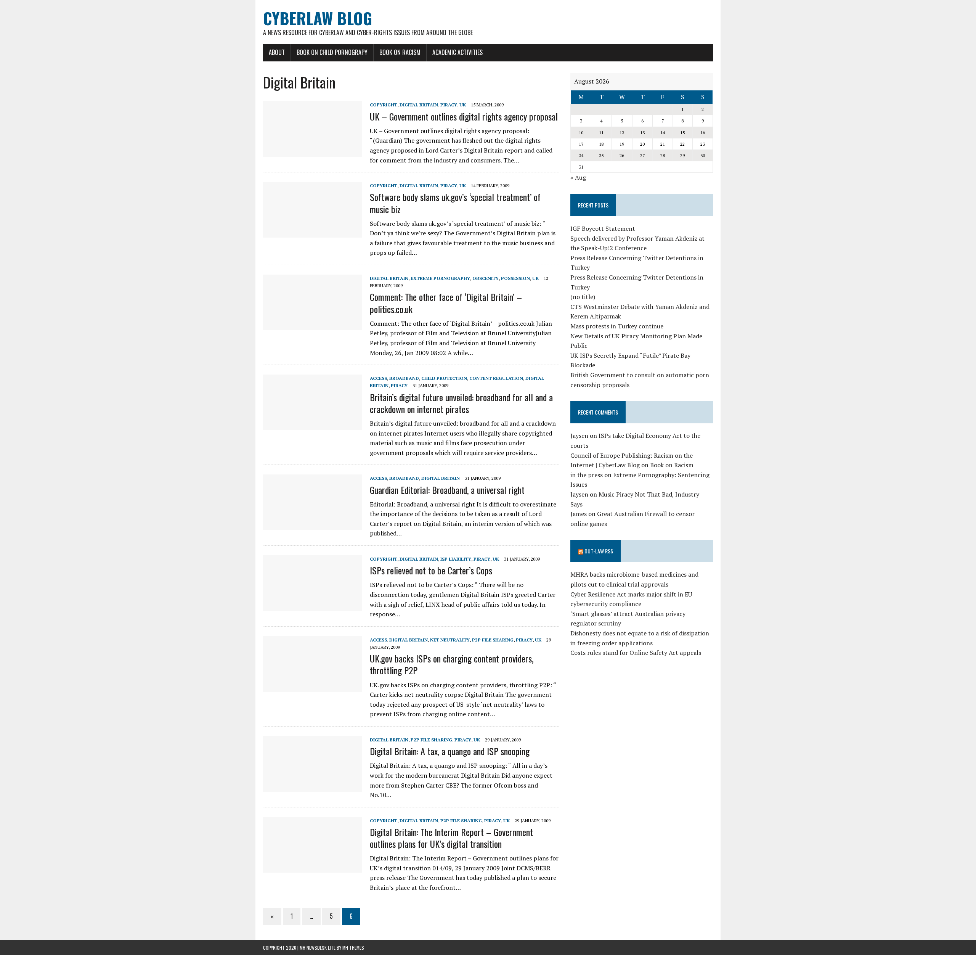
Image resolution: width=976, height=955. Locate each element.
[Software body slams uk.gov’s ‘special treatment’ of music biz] (312, 232)
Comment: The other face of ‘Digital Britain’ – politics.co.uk (446, 302)
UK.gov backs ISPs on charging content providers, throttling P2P (451, 664)
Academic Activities (457, 52)
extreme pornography (440, 278)
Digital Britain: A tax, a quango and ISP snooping (450, 751)
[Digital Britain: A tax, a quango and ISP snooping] (312, 786)
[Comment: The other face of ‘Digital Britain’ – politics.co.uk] (312, 325)
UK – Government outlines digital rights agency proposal (464, 116)
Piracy (448, 105)
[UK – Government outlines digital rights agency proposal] (312, 152)
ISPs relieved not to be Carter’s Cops (431, 570)
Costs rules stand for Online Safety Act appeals (635, 652)
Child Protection (444, 378)
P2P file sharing (493, 640)
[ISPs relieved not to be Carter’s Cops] (312, 605)
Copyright (383, 105)
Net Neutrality (450, 640)
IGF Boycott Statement (602, 228)
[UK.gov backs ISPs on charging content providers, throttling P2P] (312, 686)
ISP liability (455, 559)
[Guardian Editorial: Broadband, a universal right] (312, 525)
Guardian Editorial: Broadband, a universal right (447, 490)
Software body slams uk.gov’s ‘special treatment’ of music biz (455, 202)
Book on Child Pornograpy (332, 52)
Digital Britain (419, 105)
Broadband (404, 378)
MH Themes (353, 947)
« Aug (578, 177)
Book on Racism (400, 52)
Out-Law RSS (598, 551)
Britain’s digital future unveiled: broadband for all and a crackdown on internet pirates (461, 403)
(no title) (582, 297)
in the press (586, 475)
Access (378, 378)
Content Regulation (496, 378)
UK (462, 105)
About (277, 52)
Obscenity (485, 278)
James (578, 514)
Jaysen (579, 435)
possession (515, 278)
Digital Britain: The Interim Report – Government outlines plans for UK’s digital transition (451, 837)
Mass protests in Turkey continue (616, 326)
